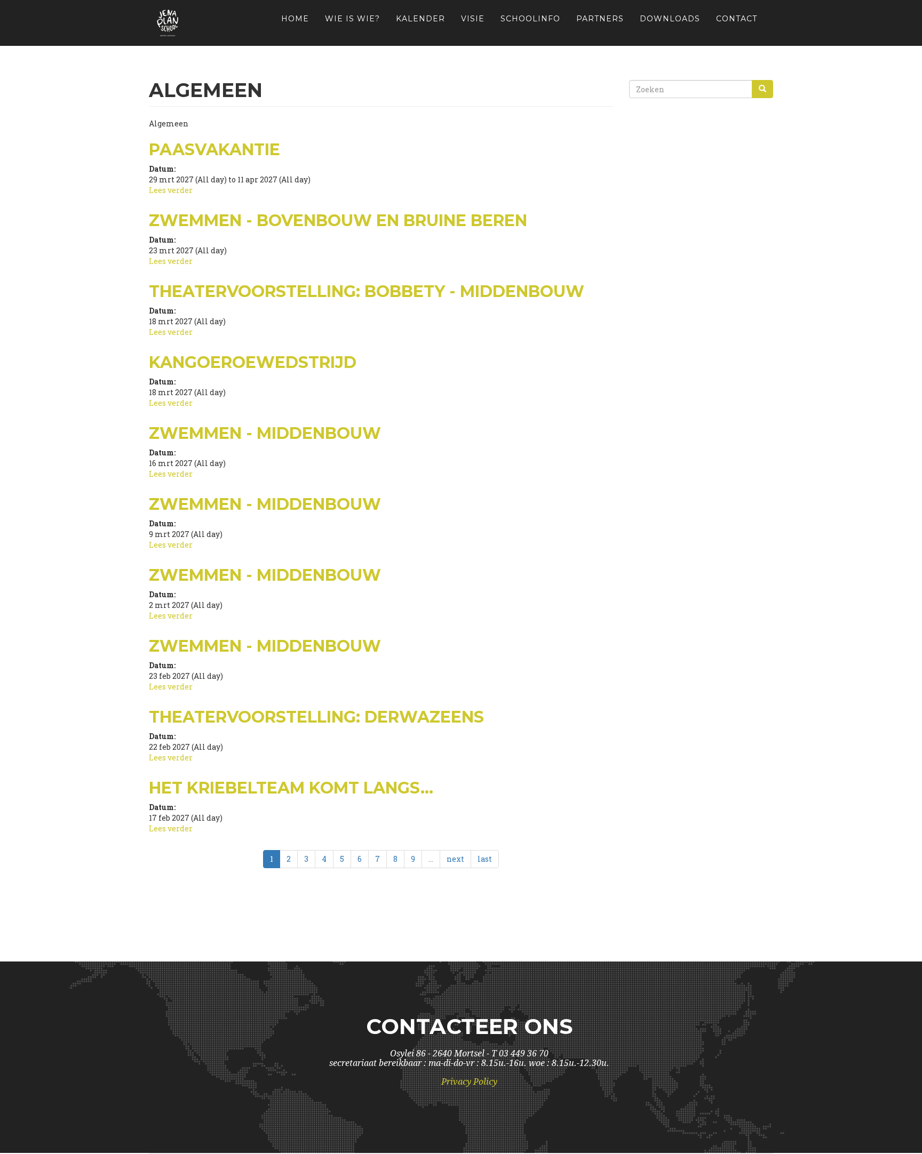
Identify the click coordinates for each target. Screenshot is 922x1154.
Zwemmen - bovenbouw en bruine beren (338, 220)
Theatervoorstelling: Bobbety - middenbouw (366, 291)
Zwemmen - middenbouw (265, 433)
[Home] (171, 23)
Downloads (670, 18)
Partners (600, 18)
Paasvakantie (214, 149)
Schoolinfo (530, 18)
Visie (472, 18)
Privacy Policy (469, 1082)
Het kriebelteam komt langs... (291, 788)
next (455, 859)
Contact (736, 18)
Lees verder (171, 190)
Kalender (420, 18)
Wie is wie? (352, 18)
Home (295, 18)
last (485, 859)
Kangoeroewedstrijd (252, 362)
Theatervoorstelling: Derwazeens (316, 717)
